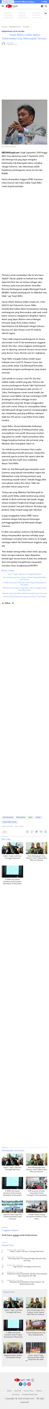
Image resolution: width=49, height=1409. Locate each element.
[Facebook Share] (27, 831)
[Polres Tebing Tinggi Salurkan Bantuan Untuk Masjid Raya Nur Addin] (36, 1347)
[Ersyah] (11, 6)
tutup (26, 1361)
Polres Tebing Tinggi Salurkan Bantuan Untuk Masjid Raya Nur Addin (35, 1358)
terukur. (38, 817)
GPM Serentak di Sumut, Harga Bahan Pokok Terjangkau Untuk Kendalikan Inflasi (25, 589)
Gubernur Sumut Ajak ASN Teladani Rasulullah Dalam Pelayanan (24, 594)
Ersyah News (10, 43)
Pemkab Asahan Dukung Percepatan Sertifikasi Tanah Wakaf (24, 597)
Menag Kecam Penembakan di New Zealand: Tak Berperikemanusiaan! (27, 1283)
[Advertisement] (24, 72)
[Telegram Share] (41, 831)
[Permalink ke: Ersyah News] (3, 43)
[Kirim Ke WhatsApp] (45, 831)
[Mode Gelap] (42, 6)
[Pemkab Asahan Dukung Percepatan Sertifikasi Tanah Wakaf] (36, 1206)
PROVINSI (21, 31)
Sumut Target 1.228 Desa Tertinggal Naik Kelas (24, 574)
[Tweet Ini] (32, 831)
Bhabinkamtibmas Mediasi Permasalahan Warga (13, 1357)
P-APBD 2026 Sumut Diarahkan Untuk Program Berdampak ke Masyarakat (24, 584)
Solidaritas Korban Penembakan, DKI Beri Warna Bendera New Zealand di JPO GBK (27, 1275)
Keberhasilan (20, 817)
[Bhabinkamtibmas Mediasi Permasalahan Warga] (13, 1347)
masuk (16, 1234)
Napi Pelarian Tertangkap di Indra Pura (27, 1267)
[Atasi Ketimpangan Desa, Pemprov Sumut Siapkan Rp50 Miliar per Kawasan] (36, 848)
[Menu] (3, 6)
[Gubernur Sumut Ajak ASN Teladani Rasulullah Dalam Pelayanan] (12, 1206)
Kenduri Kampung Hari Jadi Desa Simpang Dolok (36, 1334)
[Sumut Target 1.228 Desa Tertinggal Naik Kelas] (12, 848)
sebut (30, 817)
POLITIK (15, 31)
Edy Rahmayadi (8, 817)
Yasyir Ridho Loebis (10, 822)
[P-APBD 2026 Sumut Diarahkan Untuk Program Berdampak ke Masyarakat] (12, 872)
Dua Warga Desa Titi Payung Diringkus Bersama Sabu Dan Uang (27, 1260)
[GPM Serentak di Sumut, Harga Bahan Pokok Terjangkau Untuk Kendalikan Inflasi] (36, 1183)
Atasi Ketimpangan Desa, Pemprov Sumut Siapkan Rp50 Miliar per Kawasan (24, 579)
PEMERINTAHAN (7, 31)
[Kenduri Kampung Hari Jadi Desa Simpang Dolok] (36, 1325)
